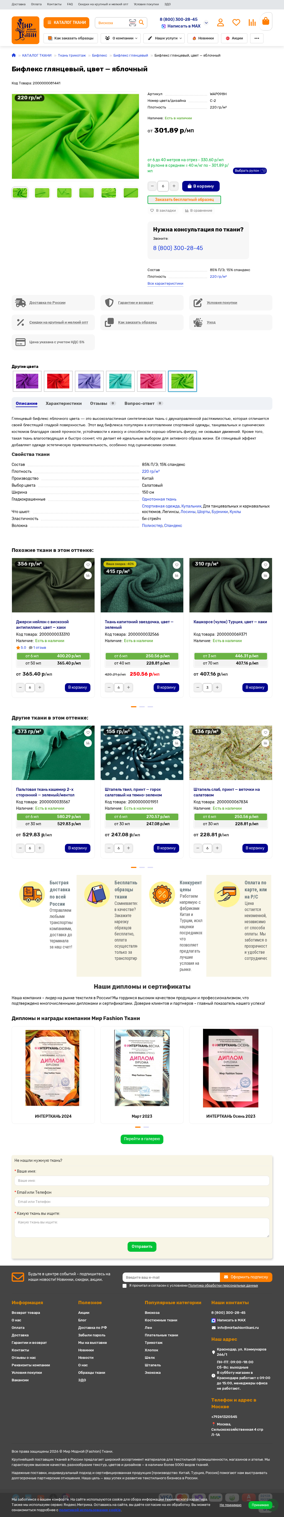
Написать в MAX (184, 26)
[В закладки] (88, 565)
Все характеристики (165, 283)
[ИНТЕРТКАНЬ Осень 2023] (230, 1068)
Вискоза (152, 1313)
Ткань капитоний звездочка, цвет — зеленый (139, 625)
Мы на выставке (92, 1343)
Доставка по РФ (92, 1328)
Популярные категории (173, 1302)
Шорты (203, 511)
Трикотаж (154, 1343)
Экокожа (153, 1372)
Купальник (191, 506)
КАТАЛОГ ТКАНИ (37, 55)
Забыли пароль (91, 1335)
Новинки (206, 38)
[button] (12, 193)
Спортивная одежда (161, 506)
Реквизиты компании (31, 1365)
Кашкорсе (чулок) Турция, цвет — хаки (230, 622)
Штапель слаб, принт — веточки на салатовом (227, 792)
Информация (27, 1302)
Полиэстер (152, 525)
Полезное (90, 1302)
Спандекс (173, 525)
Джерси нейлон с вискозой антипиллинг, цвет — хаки (42, 625)
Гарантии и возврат (29, 1343)
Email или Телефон (34, 1192)
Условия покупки (146, 4)
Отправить (142, 1246)
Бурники (220, 511)
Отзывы (102, 403)
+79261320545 (224, 1417)
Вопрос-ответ (143, 403)
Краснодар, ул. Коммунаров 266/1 (242, 1352)
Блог (82, 1320)
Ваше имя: (26, 1171)
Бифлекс (99, 55)
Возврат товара (26, 1313)
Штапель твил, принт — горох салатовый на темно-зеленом (133, 792)
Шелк (150, 1358)
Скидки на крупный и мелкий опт (103, 4)
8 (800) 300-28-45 (178, 19)
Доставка (19, 4)
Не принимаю (231, 1505)
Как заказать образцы (73, 38)
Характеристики (64, 403)
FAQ (70, 4)
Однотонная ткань (159, 499)
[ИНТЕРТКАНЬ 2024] (53, 1068)
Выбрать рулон (247, 171)
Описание (26, 403)
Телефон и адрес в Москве (233, 1403)
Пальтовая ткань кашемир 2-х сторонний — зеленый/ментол (45, 792)
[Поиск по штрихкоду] (132, 22)
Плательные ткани (161, 1335)
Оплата (36, 4)
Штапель (153, 1365)
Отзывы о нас (24, 1358)
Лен (148, 1328)
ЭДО (167, 4)
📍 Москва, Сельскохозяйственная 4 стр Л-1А (237, 1429)
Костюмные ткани (161, 1320)
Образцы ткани (91, 1372)
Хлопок (151, 1350)
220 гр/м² (218, 276)
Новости (85, 1358)
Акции (237, 38)
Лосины (188, 511)
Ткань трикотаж (72, 55)
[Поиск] (141, 22)
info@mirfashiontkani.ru (238, 1328)
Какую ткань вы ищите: (38, 1213)
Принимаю (260, 1505)
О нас (16, 1320)
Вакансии (20, 1380)
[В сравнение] (88, 575)
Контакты (54, 4)
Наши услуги (166, 38)
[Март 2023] (142, 1068)
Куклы (235, 511)
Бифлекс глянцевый (130, 55)
